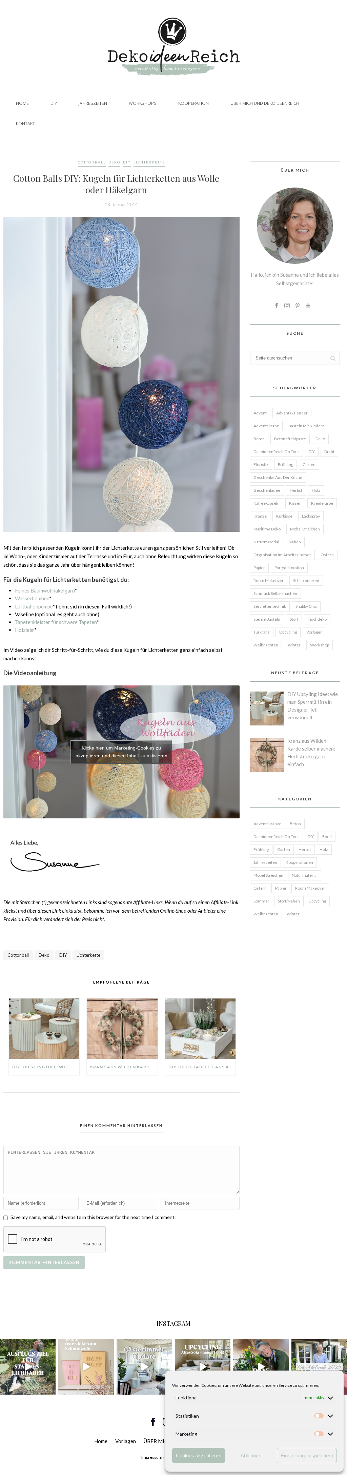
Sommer (261, 901)
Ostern (327, 554)
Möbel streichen (305, 528)
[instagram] (287, 306)
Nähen (295, 541)
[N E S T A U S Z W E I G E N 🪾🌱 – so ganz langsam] (261, 1367)
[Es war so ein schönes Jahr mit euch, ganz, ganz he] (319, 1367)
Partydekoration (289, 567)
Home (22, 103)
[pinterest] (297, 306)
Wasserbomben (32, 598)
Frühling (285, 464)
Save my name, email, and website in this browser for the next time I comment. (93, 1217)
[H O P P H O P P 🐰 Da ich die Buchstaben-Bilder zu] (86, 1367)
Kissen (295, 503)
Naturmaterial (266, 541)
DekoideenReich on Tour (276, 451)
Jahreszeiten (93, 103)
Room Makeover (268, 580)
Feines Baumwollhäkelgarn (45, 590)
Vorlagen (314, 632)
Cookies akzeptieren (198, 1455)
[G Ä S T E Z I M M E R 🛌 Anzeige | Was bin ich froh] (144, 1367)
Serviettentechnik (269, 606)
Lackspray (311, 516)
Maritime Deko (267, 528)
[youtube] (308, 306)
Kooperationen (299, 862)
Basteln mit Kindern (306, 425)
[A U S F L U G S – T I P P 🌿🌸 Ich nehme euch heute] (28, 1367)
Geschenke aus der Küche (277, 477)
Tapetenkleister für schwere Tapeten (56, 622)
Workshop (319, 644)
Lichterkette (149, 162)
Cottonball (92, 162)
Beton (259, 438)
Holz (316, 490)
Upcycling (288, 632)
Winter (294, 644)
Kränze (260, 516)
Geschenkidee (266, 490)
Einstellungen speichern (307, 1455)
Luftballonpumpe (34, 606)
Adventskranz (266, 425)
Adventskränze (267, 823)
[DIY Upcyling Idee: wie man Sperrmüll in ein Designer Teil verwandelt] (44, 1028)
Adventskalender (292, 412)
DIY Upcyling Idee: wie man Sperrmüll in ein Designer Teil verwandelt (45, 1066)
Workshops (143, 103)
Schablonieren (306, 580)
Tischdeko (317, 619)
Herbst (296, 490)
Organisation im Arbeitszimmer (282, 554)
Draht (329, 451)
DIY (53, 103)
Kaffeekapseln (266, 503)
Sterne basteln (266, 619)
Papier (259, 567)
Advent (260, 412)
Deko (114, 162)
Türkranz (261, 632)
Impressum (151, 1457)
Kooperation (193, 103)
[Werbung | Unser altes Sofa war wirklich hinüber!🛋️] (202, 1367)
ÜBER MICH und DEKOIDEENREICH (264, 103)
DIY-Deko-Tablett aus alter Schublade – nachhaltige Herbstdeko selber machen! (202, 1066)
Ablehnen (251, 1455)
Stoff (294, 619)
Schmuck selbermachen (275, 593)
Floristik (260, 464)
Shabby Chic (306, 606)
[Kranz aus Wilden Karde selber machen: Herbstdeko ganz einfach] (122, 1028)
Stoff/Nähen (289, 901)
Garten (309, 464)
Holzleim (24, 630)
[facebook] (276, 306)
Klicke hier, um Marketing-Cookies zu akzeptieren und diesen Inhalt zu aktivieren (121, 751)
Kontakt (25, 123)
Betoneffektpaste (290, 438)
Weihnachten (265, 644)
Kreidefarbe (322, 503)
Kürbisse (284, 516)
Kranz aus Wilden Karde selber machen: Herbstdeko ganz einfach (123, 1066)
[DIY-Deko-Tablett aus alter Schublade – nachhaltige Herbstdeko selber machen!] (200, 1028)
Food (327, 836)
